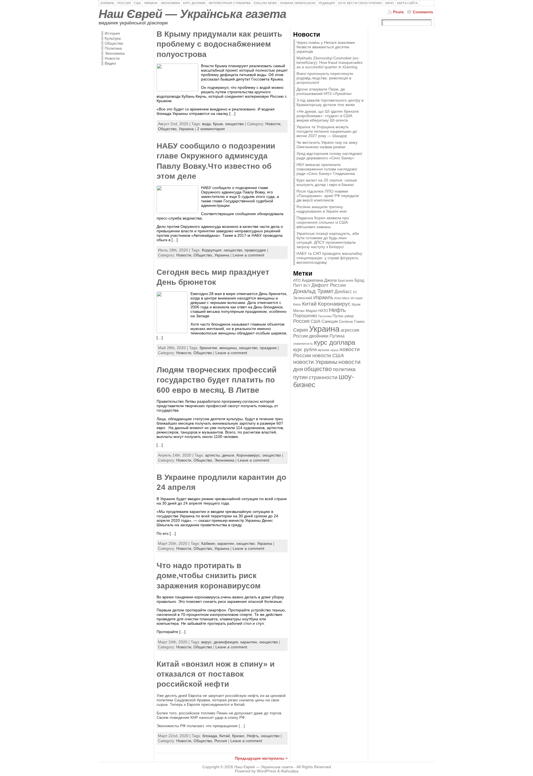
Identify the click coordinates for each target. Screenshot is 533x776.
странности (323, 377)
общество (318, 369)
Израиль (323, 297)
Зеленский (302, 298)
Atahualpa (289, 771)
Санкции (329, 321)
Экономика (115, 53)
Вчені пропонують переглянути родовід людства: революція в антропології (324, 78)
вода (206, 124)
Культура (113, 38)
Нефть (253, 736)
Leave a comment (248, 255)
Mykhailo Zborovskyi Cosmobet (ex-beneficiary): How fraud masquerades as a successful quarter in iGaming (329, 62)
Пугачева (324, 316)
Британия (345, 281)
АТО (297, 280)
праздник (268, 348)
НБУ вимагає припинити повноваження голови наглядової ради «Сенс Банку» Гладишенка (326, 169)
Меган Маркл (305, 311)
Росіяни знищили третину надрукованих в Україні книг (321, 209)
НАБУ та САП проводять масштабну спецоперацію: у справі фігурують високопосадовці (329, 257)
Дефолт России (328, 285)
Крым (218, 124)
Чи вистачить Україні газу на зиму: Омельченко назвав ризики (327, 144)
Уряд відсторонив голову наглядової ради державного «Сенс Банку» (329, 155)
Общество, (168, 129)
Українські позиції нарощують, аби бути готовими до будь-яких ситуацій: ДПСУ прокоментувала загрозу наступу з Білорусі (327, 240)
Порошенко (305, 315)
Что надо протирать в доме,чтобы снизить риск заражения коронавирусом (209, 575)
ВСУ (306, 286)
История (112, 33)
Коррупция (212, 250)
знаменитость (303, 343)
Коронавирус (248, 455)
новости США (328, 355)
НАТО (323, 311)
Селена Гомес (352, 321)
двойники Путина (327, 336)
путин (300, 377)
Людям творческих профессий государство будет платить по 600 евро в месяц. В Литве (216, 380)
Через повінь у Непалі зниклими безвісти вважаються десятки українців (325, 47)
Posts (398, 12)
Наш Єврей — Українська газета (192, 14)
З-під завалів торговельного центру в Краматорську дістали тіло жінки (329, 102)
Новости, (273, 124)
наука (334, 350)
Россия (220, 741)
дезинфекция (226, 642)
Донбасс (343, 291)
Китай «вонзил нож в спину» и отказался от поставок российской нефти (216, 674)
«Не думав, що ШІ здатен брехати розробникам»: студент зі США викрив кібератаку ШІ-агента (327, 115)
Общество (114, 43)
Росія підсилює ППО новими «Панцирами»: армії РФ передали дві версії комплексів (327, 195)
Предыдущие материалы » (261, 758)
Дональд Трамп (313, 291)
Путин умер (343, 316)
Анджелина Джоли (319, 280)
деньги (228, 455)
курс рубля (305, 349)
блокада (209, 736)
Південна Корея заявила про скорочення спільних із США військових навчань (322, 222)
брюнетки (208, 348)
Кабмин (208, 543)
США (315, 321)
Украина (186, 129)
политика (344, 369)
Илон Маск (342, 298)
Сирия (300, 330)
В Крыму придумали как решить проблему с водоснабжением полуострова (219, 44)
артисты (212, 455)
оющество (234, 124)
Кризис (238, 736)
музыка (323, 350)
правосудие (255, 250)
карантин (225, 543)
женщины (228, 348)
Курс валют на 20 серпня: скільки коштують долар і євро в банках (326, 182)
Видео (110, 63)
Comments (423, 12)
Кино (297, 304)
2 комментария (211, 129)
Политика (113, 48)
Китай (224, 736)
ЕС (355, 292)
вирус (206, 642)
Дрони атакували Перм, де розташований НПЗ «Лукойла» (324, 91)
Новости (112, 58)
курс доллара (334, 342)
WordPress (266, 771)
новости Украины (315, 362)
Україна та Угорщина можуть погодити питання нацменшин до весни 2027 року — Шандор (326, 131)
